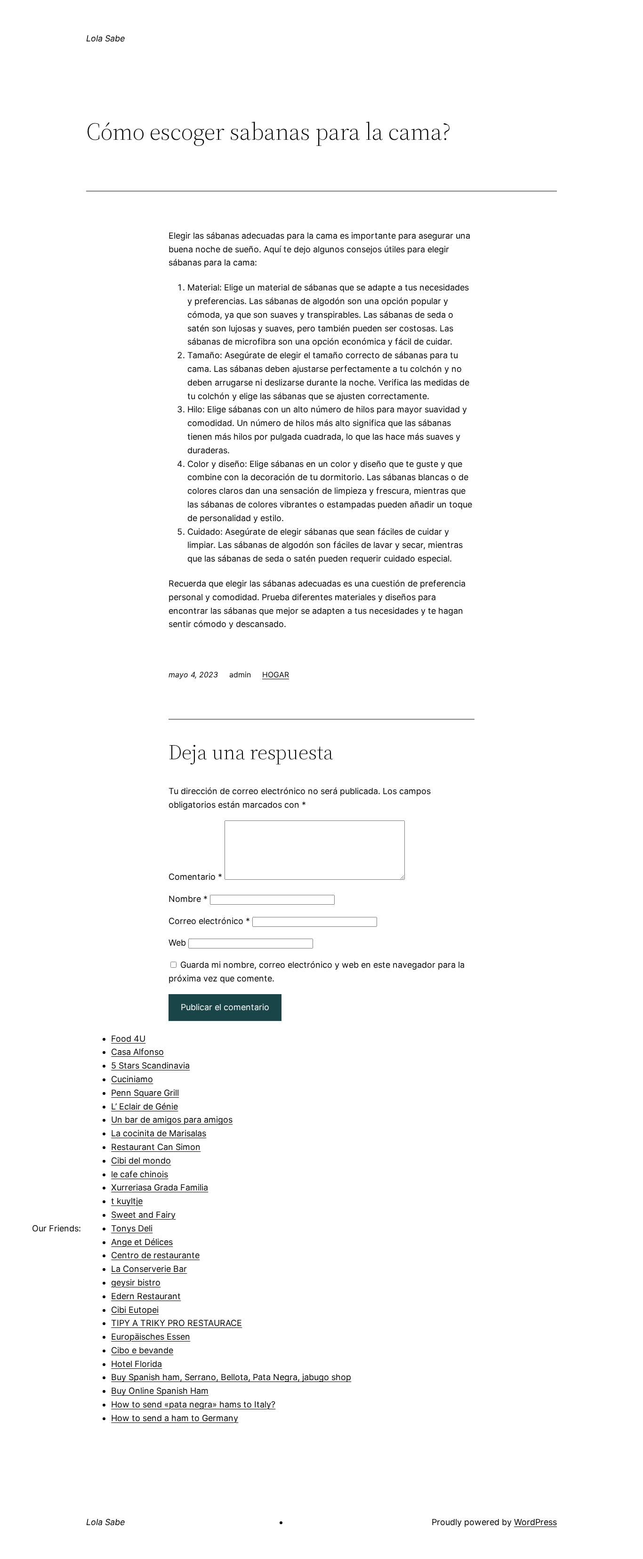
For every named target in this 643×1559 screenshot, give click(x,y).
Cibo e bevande (142, 1350)
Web (177, 943)
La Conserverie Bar (149, 1269)
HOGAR (275, 674)
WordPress (535, 1522)
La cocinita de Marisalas (158, 1133)
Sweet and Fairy (143, 1215)
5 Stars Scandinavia (150, 1065)
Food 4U (128, 1039)
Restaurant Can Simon (156, 1147)
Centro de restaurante (155, 1255)
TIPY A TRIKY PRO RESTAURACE (176, 1323)
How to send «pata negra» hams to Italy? (193, 1404)
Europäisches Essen (150, 1337)
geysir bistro (136, 1282)
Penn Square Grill (145, 1093)
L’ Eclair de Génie (144, 1106)
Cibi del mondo (141, 1160)
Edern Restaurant (146, 1296)
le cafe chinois (139, 1174)
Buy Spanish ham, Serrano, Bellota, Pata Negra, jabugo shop (231, 1377)
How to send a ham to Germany (174, 1418)
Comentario (195, 877)
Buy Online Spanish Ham (160, 1391)
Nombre (188, 899)
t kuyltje (127, 1201)
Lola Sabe (105, 38)
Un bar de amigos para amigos (172, 1120)
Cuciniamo (132, 1079)
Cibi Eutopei (135, 1310)
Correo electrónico (209, 921)
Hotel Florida (136, 1364)
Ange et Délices (142, 1242)
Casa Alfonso (137, 1052)
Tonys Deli (132, 1228)
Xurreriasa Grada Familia (159, 1187)
